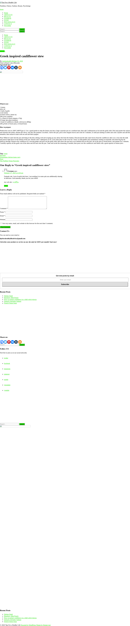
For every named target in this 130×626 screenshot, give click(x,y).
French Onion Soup (10, 303)
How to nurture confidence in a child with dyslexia (20, 299)
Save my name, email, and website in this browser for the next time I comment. (27, 223)
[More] (20, 67)
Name (2, 212)
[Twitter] (5, 67)
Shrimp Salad (8, 296)
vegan (5, 153)
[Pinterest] (9, 67)
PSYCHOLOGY (9, 22)
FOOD (6, 20)
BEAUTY (7, 16)
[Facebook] (2, 67)
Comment (4, 208)
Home (6, 13)
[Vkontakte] (12, 67)
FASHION (7, 18)
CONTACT (8, 24)
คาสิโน (15, 182)
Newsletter (7, 25)
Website (2, 219)
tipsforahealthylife (8, 61)
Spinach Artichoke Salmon (12, 301)
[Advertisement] (61, 259)
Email (2, 216)
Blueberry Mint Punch (11, 298)
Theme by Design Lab (43, 625)
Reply (6, 186)
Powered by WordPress (28, 625)
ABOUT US (8, 15)
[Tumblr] (16, 67)
